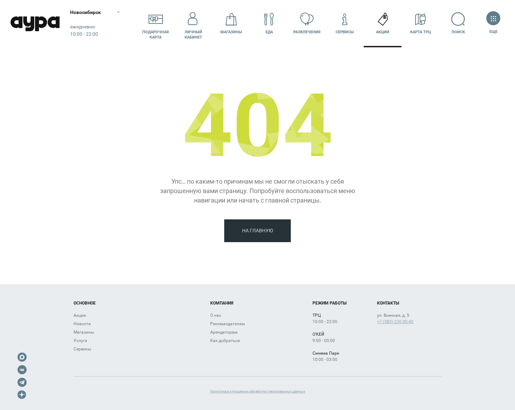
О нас (215, 315)
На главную (257, 230)
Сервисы (345, 32)
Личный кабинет (193, 35)
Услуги (80, 340)
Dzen (22, 394)
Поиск (458, 32)
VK (22, 369)
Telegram (22, 382)
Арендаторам (224, 332)
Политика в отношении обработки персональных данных (257, 391)
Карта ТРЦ (420, 32)
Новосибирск (85, 12)
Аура (35, 23)
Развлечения (307, 32)
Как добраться (225, 340)
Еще (493, 31)
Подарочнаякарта (155, 35)
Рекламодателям (227, 323)
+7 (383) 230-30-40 (395, 321)
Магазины (231, 32)
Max (22, 357)
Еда (269, 32)
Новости (82, 323)
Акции (382, 32)
